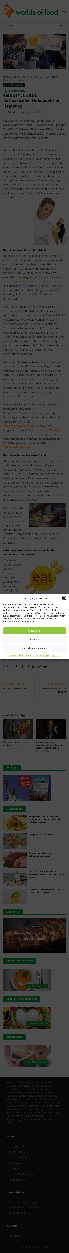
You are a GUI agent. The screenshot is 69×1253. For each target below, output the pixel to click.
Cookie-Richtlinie (15, 655)
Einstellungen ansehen (34, 648)
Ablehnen (35, 639)
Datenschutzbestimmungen (37, 655)
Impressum (56, 655)
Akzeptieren (34, 630)
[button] (64, 598)
